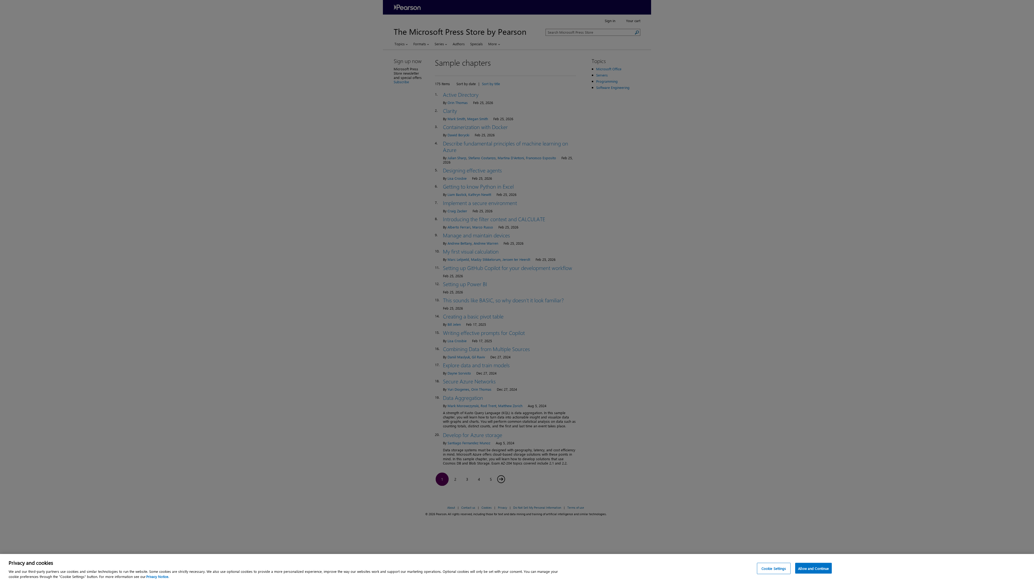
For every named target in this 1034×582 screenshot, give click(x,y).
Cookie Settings (773, 568)
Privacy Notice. (157, 576)
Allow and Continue (813, 568)
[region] (517, 568)
